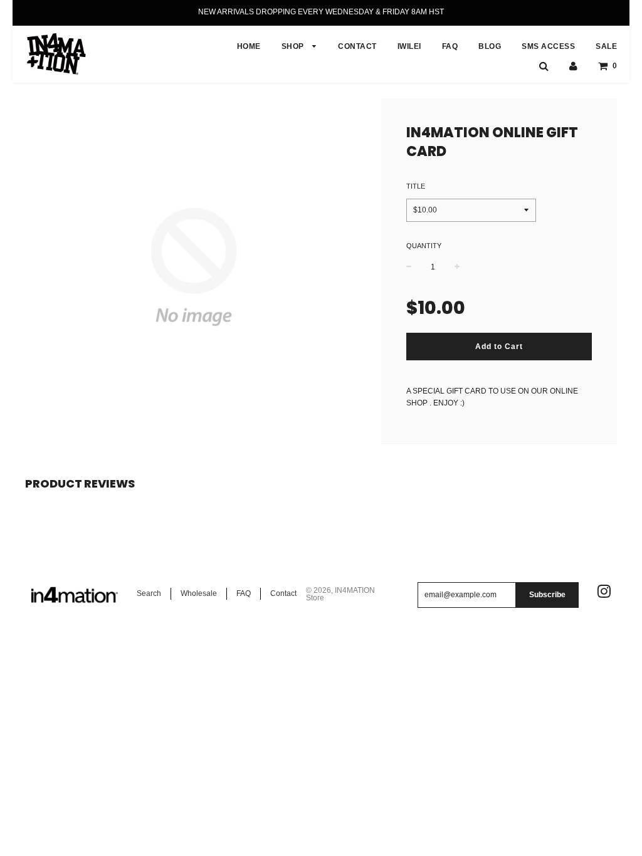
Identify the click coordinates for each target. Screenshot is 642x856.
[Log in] (573, 65)
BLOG (489, 46)
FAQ (450, 46)
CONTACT (357, 46)
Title (415, 186)
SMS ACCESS (548, 46)
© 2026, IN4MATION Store (340, 594)
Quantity (423, 245)
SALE (606, 46)
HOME (249, 46)
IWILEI (409, 46)
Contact (283, 593)
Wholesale (199, 593)
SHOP (294, 46)
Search (149, 593)
